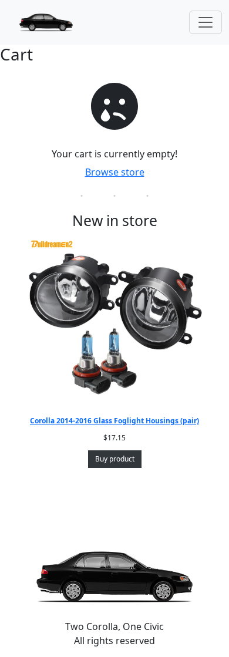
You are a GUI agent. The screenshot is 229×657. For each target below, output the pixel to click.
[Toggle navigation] (205, 22)
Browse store (114, 172)
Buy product (114, 459)
